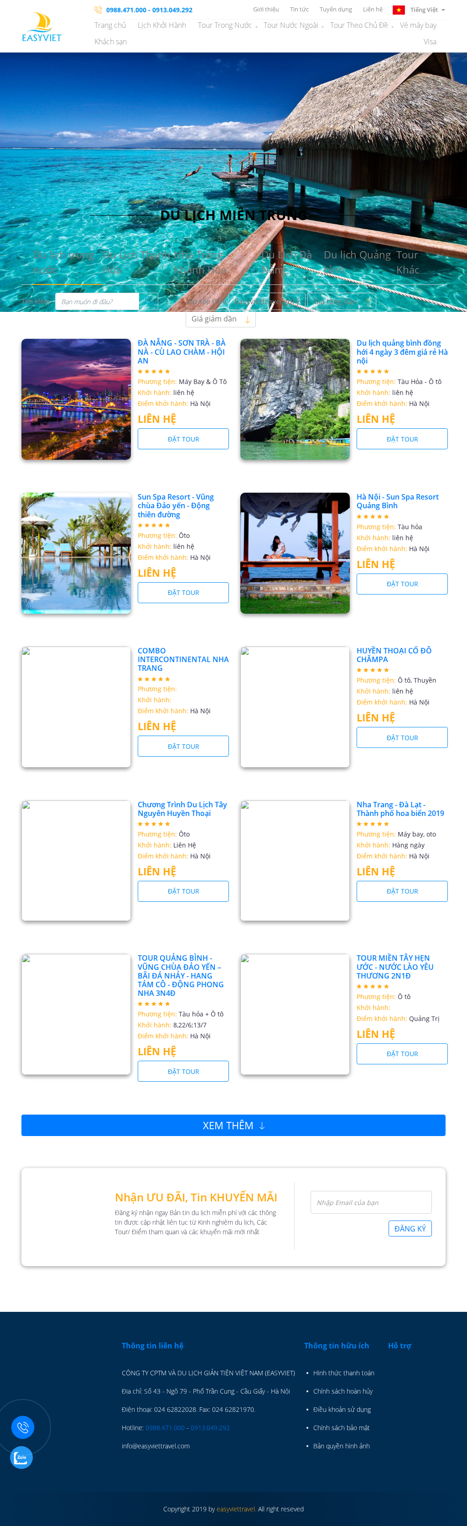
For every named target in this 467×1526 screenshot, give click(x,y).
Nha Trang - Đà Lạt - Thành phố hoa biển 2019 (400, 809)
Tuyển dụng (336, 9)
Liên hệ (373, 9)
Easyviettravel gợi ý (267, 301)
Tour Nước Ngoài (291, 25)
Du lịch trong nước (63, 261)
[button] (419, 9)
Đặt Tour (183, 439)
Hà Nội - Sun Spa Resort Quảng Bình (398, 501)
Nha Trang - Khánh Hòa (201, 261)
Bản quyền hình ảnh (341, 1446)
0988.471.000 (165, 1427)
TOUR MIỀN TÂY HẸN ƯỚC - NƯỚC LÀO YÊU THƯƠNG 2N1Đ (395, 966)
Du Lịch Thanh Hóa (137, 261)
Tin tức (299, 9)
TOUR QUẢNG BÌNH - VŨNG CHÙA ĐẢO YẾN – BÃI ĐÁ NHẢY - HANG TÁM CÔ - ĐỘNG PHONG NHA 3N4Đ (181, 975)
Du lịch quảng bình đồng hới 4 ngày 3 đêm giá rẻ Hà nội (402, 351)
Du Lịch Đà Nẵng (286, 261)
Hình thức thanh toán (343, 1372)
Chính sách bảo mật (341, 1427)
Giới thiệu (266, 9)
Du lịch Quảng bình (357, 261)
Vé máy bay (418, 25)
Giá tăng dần (336, 301)
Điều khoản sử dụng (342, 1409)
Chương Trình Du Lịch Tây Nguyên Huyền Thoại (182, 809)
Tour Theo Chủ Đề (359, 25)
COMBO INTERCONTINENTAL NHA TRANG (183, 659)
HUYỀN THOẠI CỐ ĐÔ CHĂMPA (394, 655)
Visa (430, 42)
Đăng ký (410, 1229)
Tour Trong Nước (225, 25)
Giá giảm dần (215, 319)
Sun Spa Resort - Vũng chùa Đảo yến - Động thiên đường (176, 505)
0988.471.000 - (128, 9)
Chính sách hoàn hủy (343, 1391)
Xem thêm (229, 1125)
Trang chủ (110, 25)
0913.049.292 (172, 9)
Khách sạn (110, 42)
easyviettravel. (236, 1509)
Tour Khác (407, 261)
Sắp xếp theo (206, 301)
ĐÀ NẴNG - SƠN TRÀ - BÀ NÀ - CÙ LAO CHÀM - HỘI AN (182, 351)
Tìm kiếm (35, 301)
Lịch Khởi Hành (162, 25)
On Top (448, 1514)
